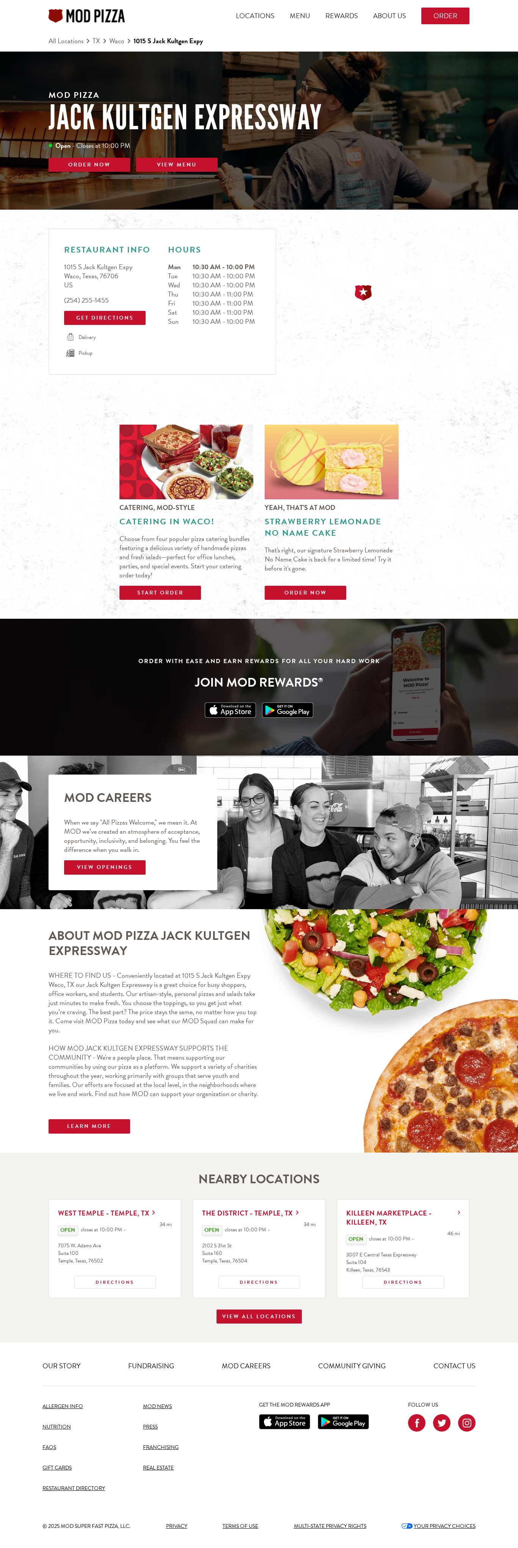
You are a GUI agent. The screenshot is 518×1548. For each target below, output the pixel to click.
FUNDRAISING (151, 1366)
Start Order (160, 593)
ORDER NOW (89, 165)
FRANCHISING (161, 1447)
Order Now (305, 593)
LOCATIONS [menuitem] (255, 16)
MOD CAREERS (246, 1366)
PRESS (150, 1427)
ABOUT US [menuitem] (389, 16)
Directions (104, 1281)
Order (445, 16)
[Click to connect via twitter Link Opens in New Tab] (442, 1423)
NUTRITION (56, 1427)
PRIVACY (176, 1526)
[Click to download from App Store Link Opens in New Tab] (230, 710)
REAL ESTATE (158, 1468)
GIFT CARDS (57, 1468)
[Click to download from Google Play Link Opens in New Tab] (287, 710)
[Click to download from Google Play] (343, 1421)
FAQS (49, 1447)
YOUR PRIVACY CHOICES (439, 1526)
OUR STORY (61, 1366)
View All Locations (259, 1317)
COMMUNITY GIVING (352, 1366)
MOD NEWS (157, 1406)
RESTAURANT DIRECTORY (73, 1488)
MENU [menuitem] (300, 16)
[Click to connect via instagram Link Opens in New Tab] (467, 1423)
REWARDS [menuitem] (341, 16)
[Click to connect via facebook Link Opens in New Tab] (416, 1423)
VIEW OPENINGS (105, 867)
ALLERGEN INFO (62, 1406)
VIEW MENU (177, 165)
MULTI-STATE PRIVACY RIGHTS (330, 1526)
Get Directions (99, 316)
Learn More (89, 1126)
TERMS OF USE (240, 1526)
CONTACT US (454, 1366)
